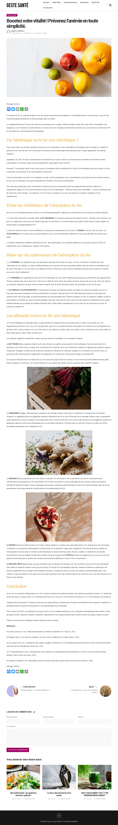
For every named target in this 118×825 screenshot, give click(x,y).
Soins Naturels (70, 2)
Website (80, 717)
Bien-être (57, 2)
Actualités (48, 8)
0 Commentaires (29, 799)
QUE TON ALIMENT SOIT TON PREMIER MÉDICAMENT (94, 794)
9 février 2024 (16, 33)
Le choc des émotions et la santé (59, 794)
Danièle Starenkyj (18, 31)
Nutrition (84, 2)
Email (48, 717)
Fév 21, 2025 (87, 799)
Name (12, 717)
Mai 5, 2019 (51, 799)
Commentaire (11, 726)
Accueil (46, 2)
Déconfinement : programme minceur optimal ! (23, 794)
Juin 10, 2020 (16, 799)
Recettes (96, 2)
